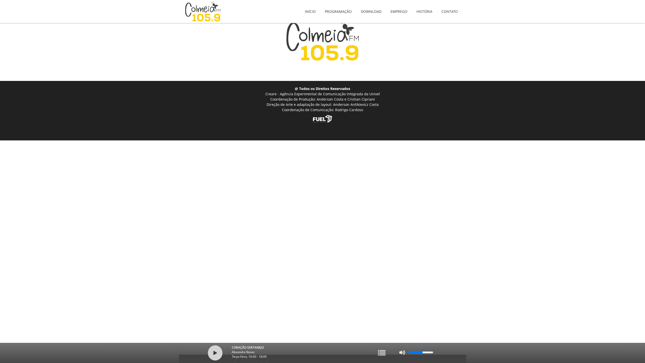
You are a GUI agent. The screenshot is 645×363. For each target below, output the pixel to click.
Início (310, 8)
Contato (449, 8)
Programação (338, 8)
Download (371, 8)
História (424, 8)
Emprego (399, 8)
